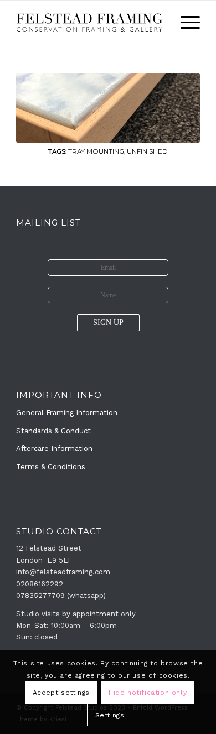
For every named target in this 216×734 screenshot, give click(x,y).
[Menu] (184, 23)
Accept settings (61, 692)
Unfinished (147, 151)
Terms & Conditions (50, 467)
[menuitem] (184, 23)
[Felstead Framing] (89, 23)
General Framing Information (66, 412)
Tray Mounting (96, 151)
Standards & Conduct (53, 431)
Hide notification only (148, 692)
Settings (110, 715)
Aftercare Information (54, 448)
